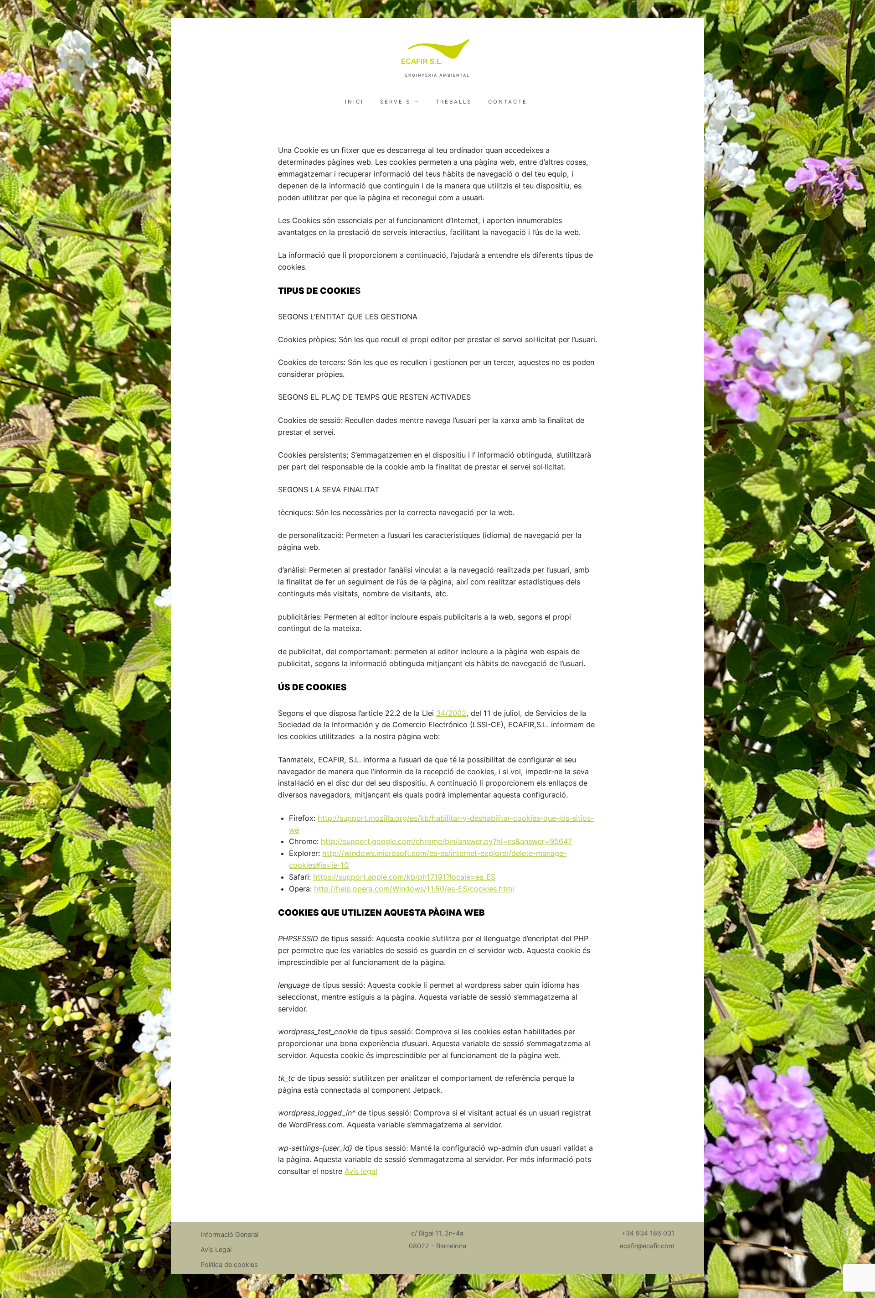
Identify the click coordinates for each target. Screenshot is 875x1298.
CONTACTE (507, 102)
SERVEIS (395, 102)
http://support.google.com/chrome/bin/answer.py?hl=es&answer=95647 (446, 841)
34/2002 (451, 713)
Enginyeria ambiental (437, 75)
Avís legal (361, 1171)
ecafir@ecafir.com (647, 1246)
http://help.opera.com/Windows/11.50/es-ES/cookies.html (414, 888)
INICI (354, 102)
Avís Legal (216, 1249)
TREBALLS (454, 102)
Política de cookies (229, 1264)
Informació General (229, 1234)
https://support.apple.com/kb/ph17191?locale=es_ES (404, 876)
